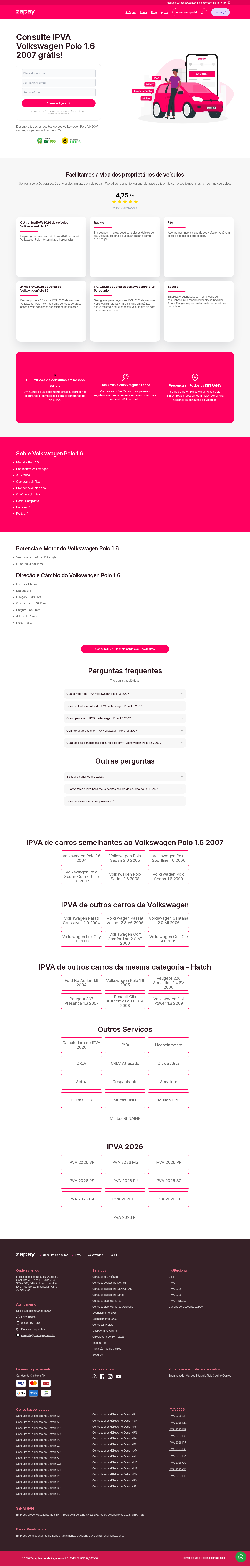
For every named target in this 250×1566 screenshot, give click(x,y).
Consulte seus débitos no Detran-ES (114, 1444)
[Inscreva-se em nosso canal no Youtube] (118, 1376)
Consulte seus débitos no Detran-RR (38, 1487)
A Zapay (131, 12)
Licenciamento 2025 (104, 1312)
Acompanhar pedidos (187, 12)
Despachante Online (104, 1330)
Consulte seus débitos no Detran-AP (38, 1452)
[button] (125, 694)
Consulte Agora (56, 103)
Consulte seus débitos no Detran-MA (115, 1462)
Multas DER (81, 1100)
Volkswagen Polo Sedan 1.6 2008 (125, 876)
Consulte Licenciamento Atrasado (112, 1306)
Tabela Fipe (99, 1342)
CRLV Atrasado (125, 1063)
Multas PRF (168, 1100)
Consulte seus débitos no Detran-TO (38, 1493)
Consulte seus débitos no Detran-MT (38, 1469)
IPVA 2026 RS (81, 1180)
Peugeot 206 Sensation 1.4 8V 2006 (168, 983)
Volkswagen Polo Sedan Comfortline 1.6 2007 (81, 876)
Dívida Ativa (168, 1063)
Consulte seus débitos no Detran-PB (114, 1474)
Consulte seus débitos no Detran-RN (114, 1432)
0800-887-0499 (31, 1323)
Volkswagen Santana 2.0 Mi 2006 (168, 920)
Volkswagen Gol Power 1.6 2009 (168, 1001)
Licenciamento (168, 1044)
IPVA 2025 (175, 1288)
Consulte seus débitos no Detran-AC (38, 1458)
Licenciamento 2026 (104, 1318)
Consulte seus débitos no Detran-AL (114, 1456)
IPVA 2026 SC (168, 1180)
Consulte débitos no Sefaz (108, 1294)
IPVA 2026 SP (81, 1162)
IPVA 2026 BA (81, 1199)
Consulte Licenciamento (106, 1300)
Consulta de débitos (55, 1255)
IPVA (125, 1044)
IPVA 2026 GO (125, 1199)
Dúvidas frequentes (33, 1329)
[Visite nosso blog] (94, 1376)
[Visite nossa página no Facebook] (102, 1376)
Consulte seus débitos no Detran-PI (38, 1482)
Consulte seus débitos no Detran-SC (38, 1434)
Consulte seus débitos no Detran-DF (38, 1416)
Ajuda (164, 12)
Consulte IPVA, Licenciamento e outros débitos (125, 649)
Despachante (125, 1081)
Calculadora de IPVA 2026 (81, 1045)
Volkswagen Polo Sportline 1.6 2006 (168, 858)
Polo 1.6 (114, 1255)
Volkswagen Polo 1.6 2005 (125, 982)
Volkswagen (95, 1255)
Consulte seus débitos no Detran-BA (114, 1438)
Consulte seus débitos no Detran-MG (38, 1422)
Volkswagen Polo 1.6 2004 (82, 858)
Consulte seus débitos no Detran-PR (38, 1428)
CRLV (81, 1063)
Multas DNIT (125, 1100)
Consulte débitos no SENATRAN (112, 1288)
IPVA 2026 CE (168, 1199)
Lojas (143, 12)
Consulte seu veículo (105, 1276)
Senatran (168, 1081)
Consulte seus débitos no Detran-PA (38, 1475)
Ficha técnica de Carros (106, 1348)
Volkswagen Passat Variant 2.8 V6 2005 (125, 920)
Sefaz (81, 1081)
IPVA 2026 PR (168, 1162)
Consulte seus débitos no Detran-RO (114, 1480)
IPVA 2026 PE (125, 1217)
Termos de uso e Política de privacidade (67, 112)
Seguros (97, 1354)
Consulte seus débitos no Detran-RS (114, 1426)
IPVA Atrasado (178, 1300)
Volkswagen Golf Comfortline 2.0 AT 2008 (125, 939)
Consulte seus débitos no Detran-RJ (114, 1414)
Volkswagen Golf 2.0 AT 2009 (168, 938)
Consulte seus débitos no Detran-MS (114, 1468)
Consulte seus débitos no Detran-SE (114, 1486)
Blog (154, 12)
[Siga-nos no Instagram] (110, 1376)
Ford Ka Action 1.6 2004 (81, 982)
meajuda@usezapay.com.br (38, 1335)
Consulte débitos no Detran (109, 1282)
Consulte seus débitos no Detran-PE (38, 1439)
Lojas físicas (28, 1317)
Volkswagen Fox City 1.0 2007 (81, 938)
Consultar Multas (102, 1324)
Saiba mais (137, 1514)
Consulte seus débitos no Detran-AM (114, 1450)
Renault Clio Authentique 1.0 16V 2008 (125, 1001)
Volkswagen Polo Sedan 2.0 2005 (125, 858)
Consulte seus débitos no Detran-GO (38, 1463)
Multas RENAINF (125, 1118)
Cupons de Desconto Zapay (186, 1306)
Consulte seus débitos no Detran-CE (38, 1445)
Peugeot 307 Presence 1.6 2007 (81, 1001)
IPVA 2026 (175, 1294)
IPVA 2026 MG (124, 1162)
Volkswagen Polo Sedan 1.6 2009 (169, 876)
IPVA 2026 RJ (125, 1180)
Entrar (218, 12)
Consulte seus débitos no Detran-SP (114, 1420)
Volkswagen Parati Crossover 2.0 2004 (81, 920)
